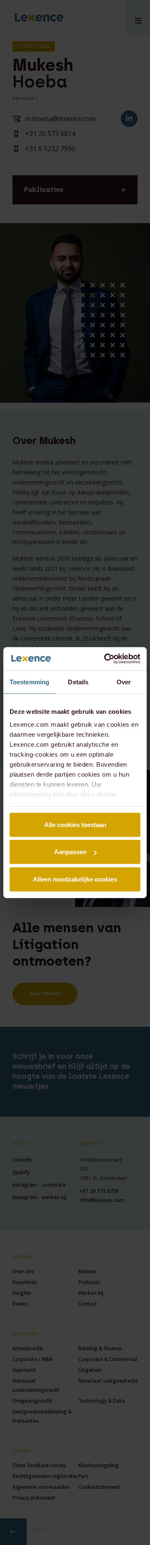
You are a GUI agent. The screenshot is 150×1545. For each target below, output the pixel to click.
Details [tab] (78, 681)
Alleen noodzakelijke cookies (75, 878)
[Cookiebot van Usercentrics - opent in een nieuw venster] (105, 658)
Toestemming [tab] (29, 681)
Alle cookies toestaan (75, 824)
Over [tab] (124, 681)
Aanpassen (70, 851)
